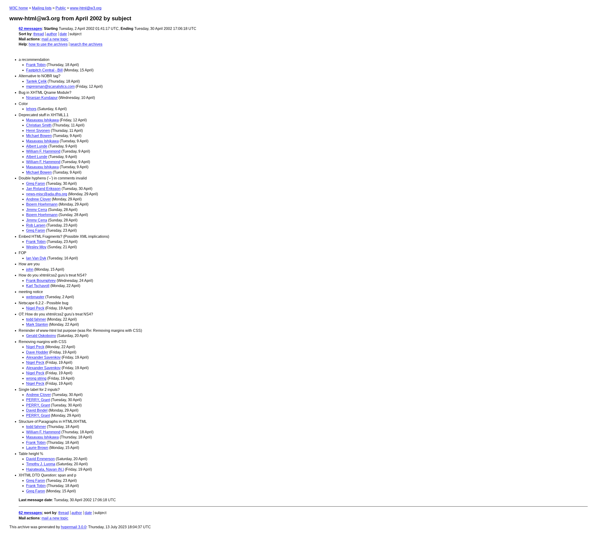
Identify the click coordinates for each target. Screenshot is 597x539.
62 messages (30, 29)
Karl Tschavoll (37, 286)
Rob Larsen (35, 225)
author (51, 34)
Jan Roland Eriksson (43, 189)
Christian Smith (39, 125)
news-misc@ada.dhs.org (46, 194)
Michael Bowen (39, 136)
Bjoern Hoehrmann (42, 204)
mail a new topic (55, 39)
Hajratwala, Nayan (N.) (45, 469)
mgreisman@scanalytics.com (50, 86)
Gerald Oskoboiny (41, 336)
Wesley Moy (36, 247)
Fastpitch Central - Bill (44, 70)
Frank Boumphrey (41, 281)
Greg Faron (35, 184)
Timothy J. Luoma (40, 464)
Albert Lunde (36, 146)
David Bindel (37, 410)
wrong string (36, 378)
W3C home (18, 8)
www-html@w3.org (85, 8)
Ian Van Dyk (36, 258)
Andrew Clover (38, 199)
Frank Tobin (36, 65)
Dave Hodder (37, 352)
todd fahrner (36, 319)
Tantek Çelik (36, 81)
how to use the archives (48, 44)
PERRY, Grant (38, 400)
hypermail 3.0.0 (73, 527)
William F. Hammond (43, 151)
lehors (31, 109)
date (63, 34)
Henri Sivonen (38, 131)
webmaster (35, 297)
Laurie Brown (37, 448)
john (29, 269)
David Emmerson (40, 459)
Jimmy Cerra (36, 210)
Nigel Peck (35, 308)
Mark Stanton (37, 324)
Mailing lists (42, 8)
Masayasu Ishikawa (42, 120)
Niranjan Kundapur (42, 98)
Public (61, 8)
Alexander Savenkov (43, 357)
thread (38, 34)
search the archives (86, 44)
